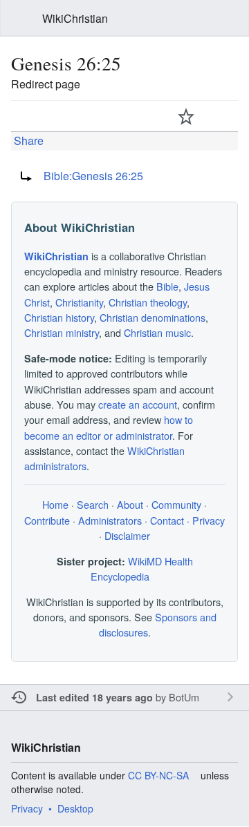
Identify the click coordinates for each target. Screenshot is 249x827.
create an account (137, 404)
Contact (167, 520)
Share (27, 140)
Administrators (110, 520)
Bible (167, 286)
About (130, 504)
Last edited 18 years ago (94, 697)
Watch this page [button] (186, 116)
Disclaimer (127, 535)
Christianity (79, 302)
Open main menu (19, 18)
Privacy (208, 520)
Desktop (75, 808)
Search (229, 18)
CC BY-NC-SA (158, 775)
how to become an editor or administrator (108, 427)
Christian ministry (61, 332)
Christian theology (148, 302)
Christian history (59, 317)
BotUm (184, 697)
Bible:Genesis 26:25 (93, 176)
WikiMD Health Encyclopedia (142, 568)
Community (176, 504)
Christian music (157, 332)
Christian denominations (152, 317)
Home (55, 504)
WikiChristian (56, 256)
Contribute (47, 520)
